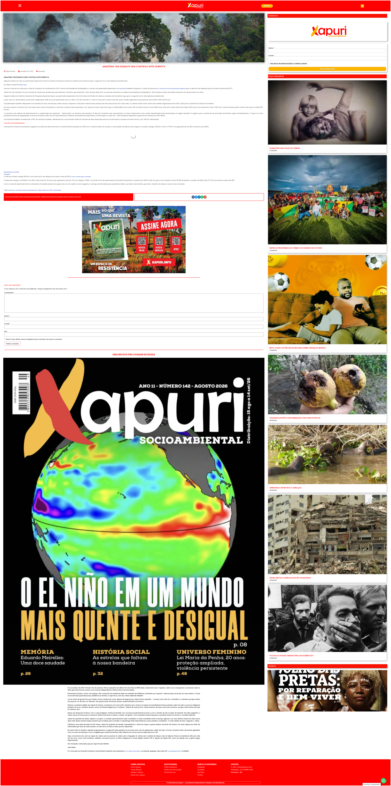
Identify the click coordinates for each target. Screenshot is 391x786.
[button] (362, 6)
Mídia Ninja (23, 85)
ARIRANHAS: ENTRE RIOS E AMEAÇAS (285, 487)
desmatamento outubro (11, 172)
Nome (7, 316)
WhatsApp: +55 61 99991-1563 (242, 770)
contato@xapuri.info (174, 751)
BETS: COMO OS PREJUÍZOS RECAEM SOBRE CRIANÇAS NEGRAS (298, 348)
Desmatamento (32, 190)
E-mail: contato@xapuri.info (241, 767)
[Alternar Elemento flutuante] (383, 780)
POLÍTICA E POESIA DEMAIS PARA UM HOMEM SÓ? (291, 655)
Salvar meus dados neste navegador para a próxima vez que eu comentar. (34, 339)
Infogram (7, 174)
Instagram (201, 767)
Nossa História (136, 770)
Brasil (25, 190)
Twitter (200, 775)
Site (5, 331)
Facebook (201, 770)
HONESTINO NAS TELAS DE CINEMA (285, 148)
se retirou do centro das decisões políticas (171, 88)
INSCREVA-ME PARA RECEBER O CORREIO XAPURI (288, 64)
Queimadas (57, 190)
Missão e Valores (137, 772)
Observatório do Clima (45, 190)
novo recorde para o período (81, 176)
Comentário (9, 292)
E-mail (7, 323)
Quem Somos (136, 767)
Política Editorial (170, 767)
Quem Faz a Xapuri (138, 775)
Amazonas (11, 190)
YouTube (200, 772)
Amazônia (41, 71)
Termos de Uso (169, 772)
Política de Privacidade (173, 770)
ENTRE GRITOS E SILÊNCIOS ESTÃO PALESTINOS (290, 578)
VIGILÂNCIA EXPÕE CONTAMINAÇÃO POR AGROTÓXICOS (295, 418)
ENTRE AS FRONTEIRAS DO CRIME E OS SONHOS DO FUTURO (296, 248)
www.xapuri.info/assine (133, 751)
